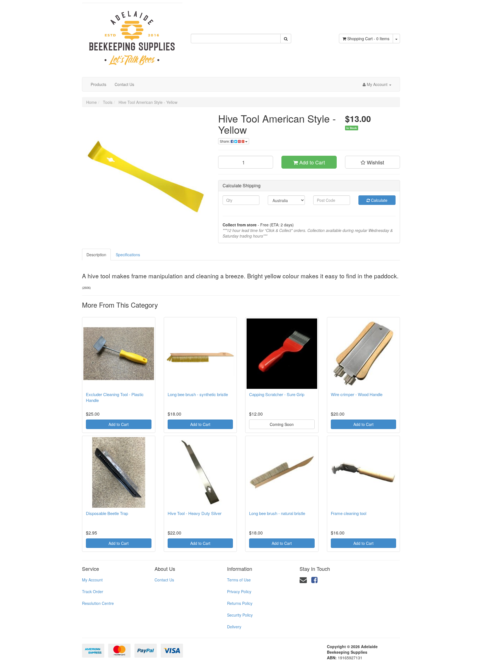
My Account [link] (92, 580)
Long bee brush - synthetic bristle (198, 394)
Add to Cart (311, 162)
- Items (368, 38)
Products (98, 84)
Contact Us (124, 84)
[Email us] (303, 579)
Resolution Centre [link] (98, 603)
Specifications (128, 254)
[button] (372, 162)
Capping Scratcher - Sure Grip (276, 394)
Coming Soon (282, 424)
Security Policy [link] (240, 615)
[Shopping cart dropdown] (396, 38)
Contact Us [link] (164, 580)
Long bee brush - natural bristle (277, 513)
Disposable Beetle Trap (107, 513)
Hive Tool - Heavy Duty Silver (194, 513)
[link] (314, 579)
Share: (225, 141)
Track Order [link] (92, 591)
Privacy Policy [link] (239, 591)
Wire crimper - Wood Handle (356, 394)
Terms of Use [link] (239, 580)
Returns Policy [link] (239, 603)
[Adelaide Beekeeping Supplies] (132, 35)
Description (96, 254)
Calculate (378, 200)
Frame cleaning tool (348, 513)
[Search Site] (285, 38)
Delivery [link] (234, 626)
